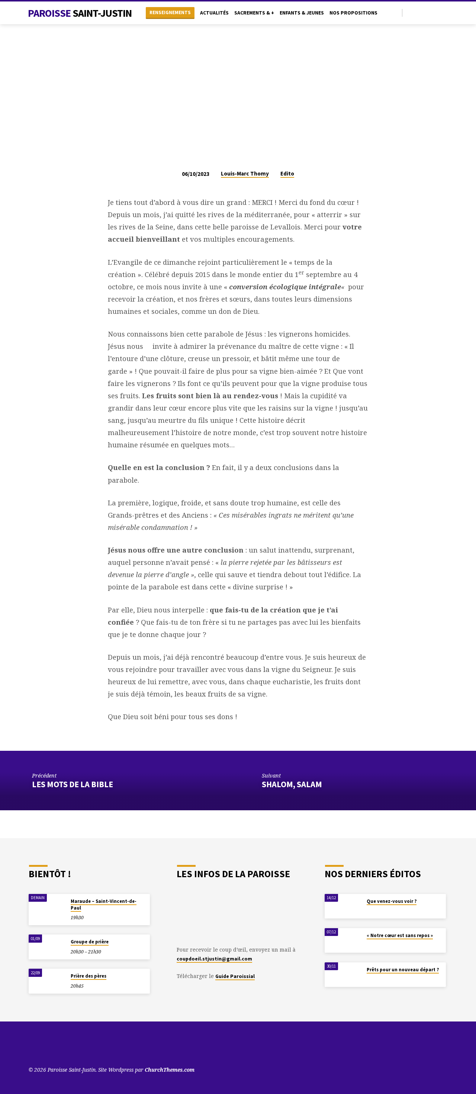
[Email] (444, 12)
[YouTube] (410, 12)
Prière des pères (88, 976)
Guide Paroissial (235, 976)
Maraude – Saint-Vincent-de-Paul (103, 904)
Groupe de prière (90, 942)
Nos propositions (353, 13)
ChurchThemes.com (169, 1069)
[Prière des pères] (47, 981)
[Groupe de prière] (47, 946)
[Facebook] (427, 12)
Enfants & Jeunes (302, 13)
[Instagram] (435, 12)
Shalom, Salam (292, 784)
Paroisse (80, 13)
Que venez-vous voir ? (391, 901)
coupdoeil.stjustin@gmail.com (214, 959)
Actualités (214, 13)
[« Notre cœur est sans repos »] (343, 940)
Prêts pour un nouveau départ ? (403, 969)
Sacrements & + (254, 13)
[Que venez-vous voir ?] (343, 906)
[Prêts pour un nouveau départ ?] (343, 974)
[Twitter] (418, 12)
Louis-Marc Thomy (245, 173)
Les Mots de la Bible (72, 784)
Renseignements (170, 12)
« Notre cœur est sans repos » (400, 935)
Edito (287, 173)
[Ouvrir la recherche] (396, 12)
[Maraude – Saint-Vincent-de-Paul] (47, 906)
